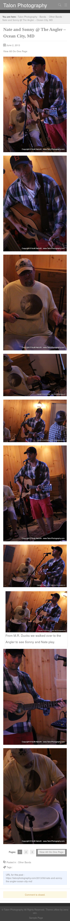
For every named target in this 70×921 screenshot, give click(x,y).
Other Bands (55, 16)
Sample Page (36, 917)
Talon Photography (25, 5)
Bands (43, 16)
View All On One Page (15, 51)
